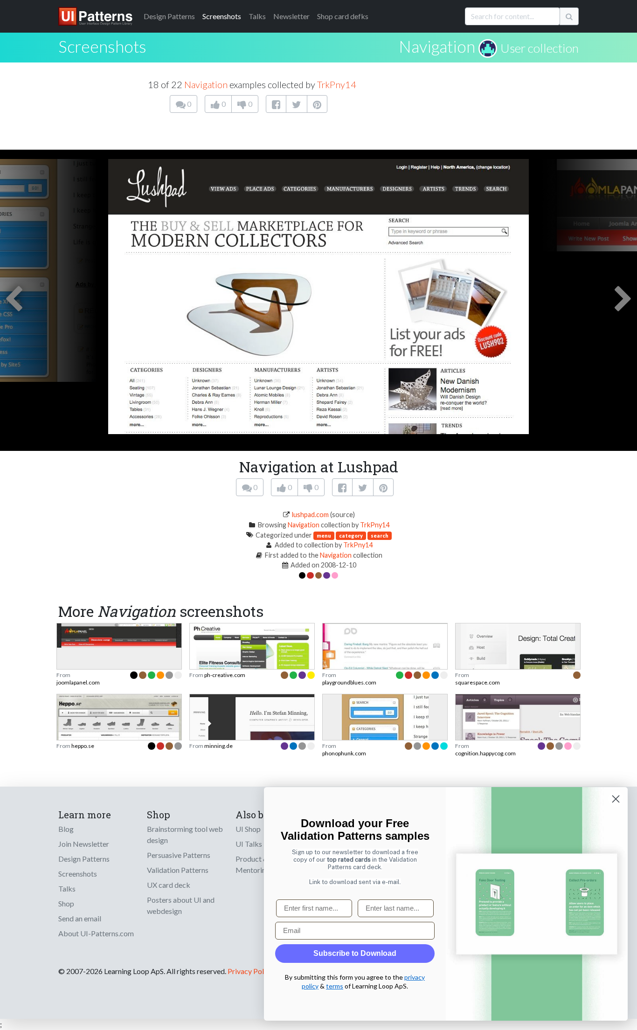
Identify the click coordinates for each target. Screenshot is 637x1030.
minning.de (218, 745)
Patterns (169, 16)
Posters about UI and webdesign (181, 905)
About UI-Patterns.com (96, 933)
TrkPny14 (336, 84)
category (351, 535)
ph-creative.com (224, 674)
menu (324, 535)
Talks (257, 16)
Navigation (437, 46)
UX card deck (168, 884)
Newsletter (291, 16)
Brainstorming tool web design (185, 834)
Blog (66, 828)
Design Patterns (84, 858)
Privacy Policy (250, 971)
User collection (539, 48)
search (379, 535)
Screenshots (221, 16)
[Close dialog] (616, 799)
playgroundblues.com (349, 682)
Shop (66, 903)
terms (334, 986)
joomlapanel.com (78, 682)
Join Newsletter (83, 843)
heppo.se (82, 745)
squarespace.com (477, 682)
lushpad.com (310, 514)
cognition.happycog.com (485, 753)
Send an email (79, 918)
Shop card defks (342, 16)
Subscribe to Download (354, 953)
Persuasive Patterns (178, 854)
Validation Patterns (177, 869)
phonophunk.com (344, 753)
